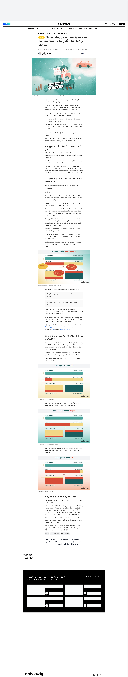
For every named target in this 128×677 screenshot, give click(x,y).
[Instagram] (94, 675)
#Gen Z (47, 533)
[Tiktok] (97, 675)
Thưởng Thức (54, 28)
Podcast (91, 28)
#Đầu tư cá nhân (65, 533)
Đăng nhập (115, 24)
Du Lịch (46, 28)
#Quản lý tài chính (55, 533)
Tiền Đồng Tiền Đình (63, 33)
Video (85, 28)
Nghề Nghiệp (72, 28)
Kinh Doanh (31, 28)
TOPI (52, 329)
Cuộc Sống (63, 28)
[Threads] (101, 675)
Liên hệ (96, 28)
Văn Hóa (39, 28)
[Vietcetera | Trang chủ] (64, 24)
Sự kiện (81, 28)
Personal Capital (65, 329)
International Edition (103, 24)
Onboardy (41, 37)
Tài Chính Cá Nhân (51, 33)
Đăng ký (122, 24)
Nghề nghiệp (41, 33)
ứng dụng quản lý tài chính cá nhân (55, 327)
